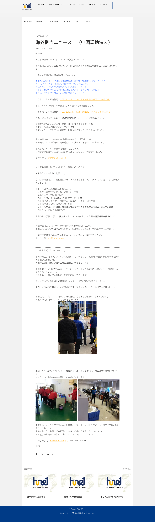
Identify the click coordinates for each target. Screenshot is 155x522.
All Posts (28, 21)
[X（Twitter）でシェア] (42, 454)
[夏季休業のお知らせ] (40, 482)
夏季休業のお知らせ (36, 497)
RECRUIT (67, 21)
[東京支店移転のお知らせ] (114, 482)
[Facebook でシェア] (37, 454)
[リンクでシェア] (53, 454)
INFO (78, 21)
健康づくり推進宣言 (73, 497)
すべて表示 (127, 469)
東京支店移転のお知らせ (112, 497)
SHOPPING (54, 21)
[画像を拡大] (56, 400)
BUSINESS (40, 21)
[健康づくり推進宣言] (77, 482)
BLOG (87, 21)
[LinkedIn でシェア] (48, 454)
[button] (54, 5)
